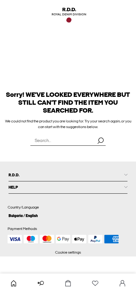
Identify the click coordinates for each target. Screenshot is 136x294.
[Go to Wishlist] (95, 283)
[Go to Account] (122, 283)
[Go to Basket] (68, 283)
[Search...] (101, 140)
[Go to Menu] (40, 283)
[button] (68, 215)
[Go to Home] (13, 283)
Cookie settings (68, 252)
